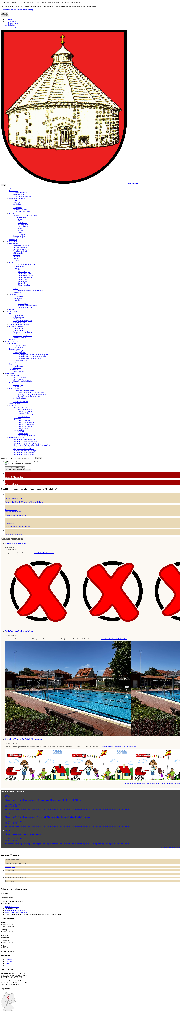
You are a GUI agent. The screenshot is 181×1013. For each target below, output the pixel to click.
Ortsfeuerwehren (19, 194)
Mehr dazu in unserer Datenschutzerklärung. (17, 10)
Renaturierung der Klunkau (22, 336)
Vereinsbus (17, 387)
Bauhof (11, 309)
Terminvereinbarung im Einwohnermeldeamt (21, 248)
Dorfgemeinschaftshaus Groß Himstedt (26, 443)
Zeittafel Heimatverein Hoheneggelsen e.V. (32, 392)
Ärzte (15, 200)
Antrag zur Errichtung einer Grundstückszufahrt (22, 322)
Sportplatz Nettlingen (25, 426)
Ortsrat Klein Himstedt (25, 277)
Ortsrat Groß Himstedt (25, 274)
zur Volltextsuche (10, 21)
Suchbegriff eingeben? (8, 458)
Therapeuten (17, 208)
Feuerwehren (13, 191)
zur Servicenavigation (12, 27)
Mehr (44, 553)
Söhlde (20, 232)
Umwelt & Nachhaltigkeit (17, 326)
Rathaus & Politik (11, 242)
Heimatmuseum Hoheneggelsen (23, 390)
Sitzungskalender (19, 287)
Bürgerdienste (13, 243)
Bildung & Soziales (11, 341)
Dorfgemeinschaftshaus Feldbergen (25, 441)
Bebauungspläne (18, 317)
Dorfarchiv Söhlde (19, 398)
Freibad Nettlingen (19, 377)
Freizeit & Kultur (10, 373)
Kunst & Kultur (14, 388)
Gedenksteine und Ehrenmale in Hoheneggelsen (33, 394)
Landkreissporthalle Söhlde (27, 415)
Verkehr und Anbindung (21, 238)
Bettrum (20, 219)
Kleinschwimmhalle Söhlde (22, 381)
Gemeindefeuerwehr (20, 193)
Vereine (11, 383)
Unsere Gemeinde (11, 189)
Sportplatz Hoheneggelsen (26, 424)
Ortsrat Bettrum (23, 270)
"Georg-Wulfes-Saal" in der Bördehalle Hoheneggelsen (31, 445)
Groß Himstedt (22, 223)
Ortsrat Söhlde (22, 283)
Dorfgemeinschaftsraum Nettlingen (25, 451)
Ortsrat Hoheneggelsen (25, 275)
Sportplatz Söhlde (23, 428)
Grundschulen (18, 366)
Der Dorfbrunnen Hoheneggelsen (29, 396)
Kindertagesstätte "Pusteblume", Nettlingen (32, 356)
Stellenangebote (23, 304)
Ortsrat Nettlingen (23, 281)
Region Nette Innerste (20, 402)
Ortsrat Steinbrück (24, 285)
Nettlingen (21, 230)
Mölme (20, 228)
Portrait (11, 213)
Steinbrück (21, 234)
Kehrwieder (17, 260)
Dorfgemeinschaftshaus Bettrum (24, 439)
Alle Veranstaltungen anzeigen (170, 847)
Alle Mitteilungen (130, 783)
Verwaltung (13, 294)
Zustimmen (5, 15)
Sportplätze (17, 419)
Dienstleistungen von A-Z (21, 245)
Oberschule (17, 368)
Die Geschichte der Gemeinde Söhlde (25, 215)
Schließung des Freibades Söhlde (19, 631)
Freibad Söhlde (18, 379)
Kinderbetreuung (14, 349)
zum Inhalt (8, 19)
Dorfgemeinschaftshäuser (17, 437)
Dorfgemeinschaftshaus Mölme (23, 449)
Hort (14, 362)
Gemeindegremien (19, 266)
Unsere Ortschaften (19, 217)
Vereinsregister (18, 385)
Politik (11, 262)
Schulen (12, 364)
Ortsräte (16, 268)
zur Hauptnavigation (12, 23)
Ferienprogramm (18, 371)
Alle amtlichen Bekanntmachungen (148, 783)
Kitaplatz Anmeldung (20, 360)
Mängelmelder (18, 253)
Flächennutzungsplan (20, 319)
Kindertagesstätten (19, 353)
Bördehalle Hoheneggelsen (27, 409)
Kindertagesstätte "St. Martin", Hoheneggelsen (33, 355)
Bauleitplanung (18, 315)
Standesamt (17, 257)
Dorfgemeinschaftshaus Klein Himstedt (26, 447)
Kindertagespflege (19, 351)
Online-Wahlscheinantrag (16, 543)
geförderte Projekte (19, 338)
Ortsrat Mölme (22, 279)
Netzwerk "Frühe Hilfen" (21, 345)
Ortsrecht (16, 300)
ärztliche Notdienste (20, 210)
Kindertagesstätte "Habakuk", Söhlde (30, 358)
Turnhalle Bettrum (24, 417)
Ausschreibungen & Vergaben (19, 324)
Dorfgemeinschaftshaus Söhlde (23, 452)
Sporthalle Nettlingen (25, 411)
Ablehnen (4, 13)
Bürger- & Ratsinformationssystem (24, 264)
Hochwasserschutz (19, 334)
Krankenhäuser (18, 206)
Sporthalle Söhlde (23, 413)
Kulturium (16, 400)
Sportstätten (13, 405)
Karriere (16, 302)
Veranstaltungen (14, 403)
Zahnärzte (16, 202)
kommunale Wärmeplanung (22, 332)
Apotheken (17, 204)
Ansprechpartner (18, 296)
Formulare (16, 255)
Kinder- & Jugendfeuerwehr (22, 196)
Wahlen (15, 289)
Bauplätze (12, 339)
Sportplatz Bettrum (24, 420)
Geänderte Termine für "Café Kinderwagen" (24, 739)
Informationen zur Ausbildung (27, 306)
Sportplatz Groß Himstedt (26, 422)
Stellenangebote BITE (25, 307)
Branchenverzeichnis (20, 251)
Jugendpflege (13, 370)
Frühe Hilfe (13, 343)
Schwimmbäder (14, 375)
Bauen (11, 313)
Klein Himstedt (23, 226)
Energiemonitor (18, 330)
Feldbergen (21, 221)
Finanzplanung (18, 292)
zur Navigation (10, 25)
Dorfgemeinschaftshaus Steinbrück (24, 454)
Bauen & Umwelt (11, 311)
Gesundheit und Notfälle (17, 198)
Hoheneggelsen (23, 225)
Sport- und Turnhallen (20, 407)
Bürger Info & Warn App (21, 211)
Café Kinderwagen (19, 347)
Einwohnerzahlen (19, 236)
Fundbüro (16, 258)
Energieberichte (18, 328)
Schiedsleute (13, 240)
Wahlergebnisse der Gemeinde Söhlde (30, 290)
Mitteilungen (17, 298)
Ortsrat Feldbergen (24, 272)
